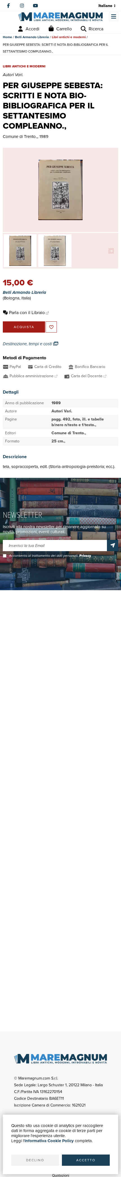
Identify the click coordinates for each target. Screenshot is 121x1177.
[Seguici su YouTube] (35, 5)
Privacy (85, 555)
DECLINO (35, 1160)
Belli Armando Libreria (32, 37)
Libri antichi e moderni (69, 37)
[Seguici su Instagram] (22, 5)
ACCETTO (85, 1160)
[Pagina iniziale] (60, 16)
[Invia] (112, 545)
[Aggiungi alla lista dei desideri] (51, 327)
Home (7, 37)
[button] (112, 251)
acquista (24, 327)
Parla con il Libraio (27, 312)
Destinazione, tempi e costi (28, 344)
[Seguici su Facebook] (8, 5)
